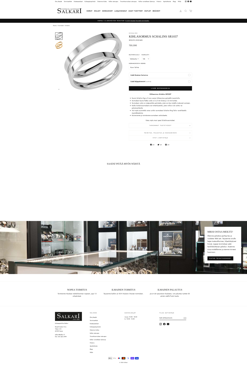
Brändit (156, 11)
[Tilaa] (185, 318)
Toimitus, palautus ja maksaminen (160, 133)
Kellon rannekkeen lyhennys (147, 1)
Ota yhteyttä (58, 1)
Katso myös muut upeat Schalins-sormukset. (160, 120)
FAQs (179, 1)
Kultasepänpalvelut (90, 1)
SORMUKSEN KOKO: (137, 63)
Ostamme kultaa (102, 1)
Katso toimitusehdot (220, 258)
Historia (159, 1)
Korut (90, 11)
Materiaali (134, 55)
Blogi (174, 1)
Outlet (147, 11)
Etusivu (55, 25)
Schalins (67, 25)
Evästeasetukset (78, 1)
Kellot (97, 11)
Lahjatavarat (120, 11)
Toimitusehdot (68, 1)
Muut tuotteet (136, 11)
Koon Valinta (134, 67)
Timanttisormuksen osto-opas (128, 1)
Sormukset (107, 11)
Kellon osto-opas (113, 1)
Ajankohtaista (167, 1)
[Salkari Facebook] (164, 324)
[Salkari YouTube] (168, 324)
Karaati (145, 55)
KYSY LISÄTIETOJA (160, 138)
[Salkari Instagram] (160, 324)
